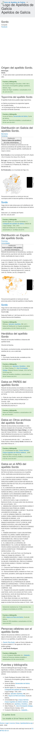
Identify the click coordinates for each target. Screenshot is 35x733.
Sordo (4, 202)
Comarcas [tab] (4, 136)
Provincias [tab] (4, 241)
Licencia (12, 723)
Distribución (11, 140)
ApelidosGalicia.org (26, 723)
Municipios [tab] (4, 134)
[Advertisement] (17, 47)
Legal (7, 723)
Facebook (4, 27)
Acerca (2, 723)
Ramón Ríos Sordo (9, 642)
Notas (17, 723)
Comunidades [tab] (5, 243)
